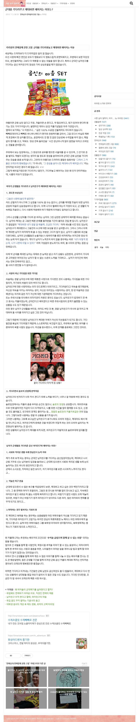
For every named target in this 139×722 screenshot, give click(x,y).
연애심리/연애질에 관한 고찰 (30, 14)
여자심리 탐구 (106, 151)
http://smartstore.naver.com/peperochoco (26, 616)
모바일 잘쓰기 (107, 207)
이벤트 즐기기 (106, 196)
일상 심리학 (105, 129)
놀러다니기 (106, 170)
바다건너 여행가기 (108, 174)
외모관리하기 (106, 181)
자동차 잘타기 (106, 214)
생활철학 (100, 122)
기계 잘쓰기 (106, 210)
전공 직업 (104, 133)
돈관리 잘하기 (106, 185)
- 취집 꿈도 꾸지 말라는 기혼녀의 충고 (22, 600)
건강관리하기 (106, 177)
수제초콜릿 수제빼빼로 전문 (22, 619)
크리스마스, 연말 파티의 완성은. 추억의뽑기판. (29, 643)
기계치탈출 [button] (63, 3)
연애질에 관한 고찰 (109, 144)
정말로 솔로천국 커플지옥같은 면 (66, 411)
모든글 (28, 3)
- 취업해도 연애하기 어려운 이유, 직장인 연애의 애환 (29, 593)
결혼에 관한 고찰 (107, 148)
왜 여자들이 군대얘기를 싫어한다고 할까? (34, 589)
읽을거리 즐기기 (107, 159)
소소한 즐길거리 (106, 192)
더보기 (84, 663)
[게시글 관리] (18, 656)
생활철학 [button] (35, 3)
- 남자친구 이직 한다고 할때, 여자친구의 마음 (26, 597)
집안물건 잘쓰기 (107, 188)
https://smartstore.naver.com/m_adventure (27, 635)
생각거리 (105, 125)
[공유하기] (14, 656)
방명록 (72, 3)
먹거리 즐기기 (107, 166)
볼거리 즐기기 (107, 162)
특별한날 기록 (107, 137)
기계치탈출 (101, 199)
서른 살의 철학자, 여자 (15, 3)
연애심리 (100, 140)
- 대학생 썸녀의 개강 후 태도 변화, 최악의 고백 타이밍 (29, 604)
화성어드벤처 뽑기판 (18, 639)
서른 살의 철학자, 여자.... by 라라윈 (111, 118)
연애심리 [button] (44, 3)
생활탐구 (100, 155)
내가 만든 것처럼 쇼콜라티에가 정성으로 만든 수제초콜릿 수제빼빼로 (39, 623)
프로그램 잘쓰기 (108, 203)
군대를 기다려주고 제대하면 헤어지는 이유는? (29, 9)
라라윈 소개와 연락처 (102, 103)
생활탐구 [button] (53, 3)
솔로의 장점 (58, 404)
